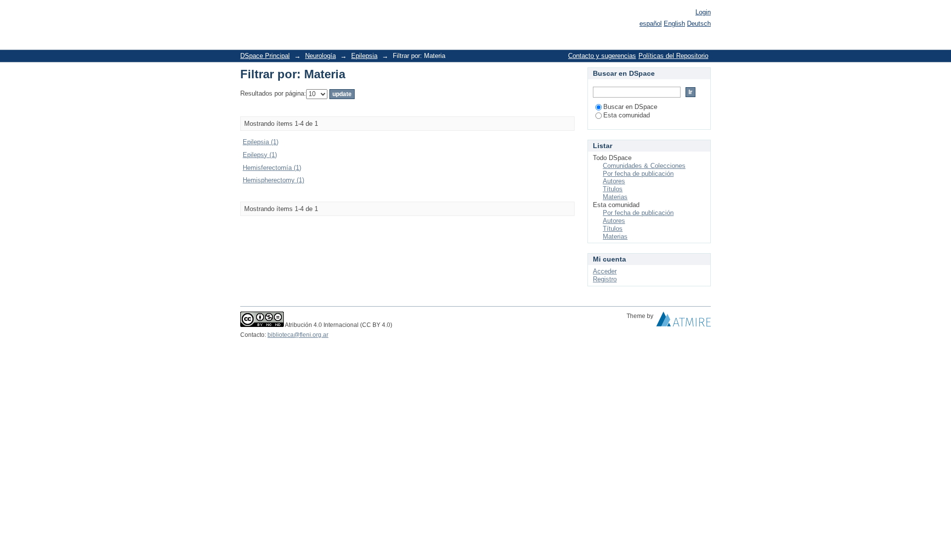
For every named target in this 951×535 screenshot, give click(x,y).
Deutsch (699, 23)
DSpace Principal (265, 55)
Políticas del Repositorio (673, 55)
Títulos (613, 189)
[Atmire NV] (683, 321)
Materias (615, 197)
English (674, 23)
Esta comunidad (626, 115)
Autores (614, 181)
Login (703, 12)
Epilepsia (364, 55)
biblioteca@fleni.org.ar (297, 334)
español (650, 23)
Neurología (320, 55)
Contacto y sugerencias (602, 55)
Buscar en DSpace (630, 106)
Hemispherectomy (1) (273, 180)
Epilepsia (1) (260, 142)
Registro (605, 279)
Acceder (605, 271)
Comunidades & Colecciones (644, 165)
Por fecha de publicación (638, 173)
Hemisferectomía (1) (272, 167)
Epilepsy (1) (260, 155)
